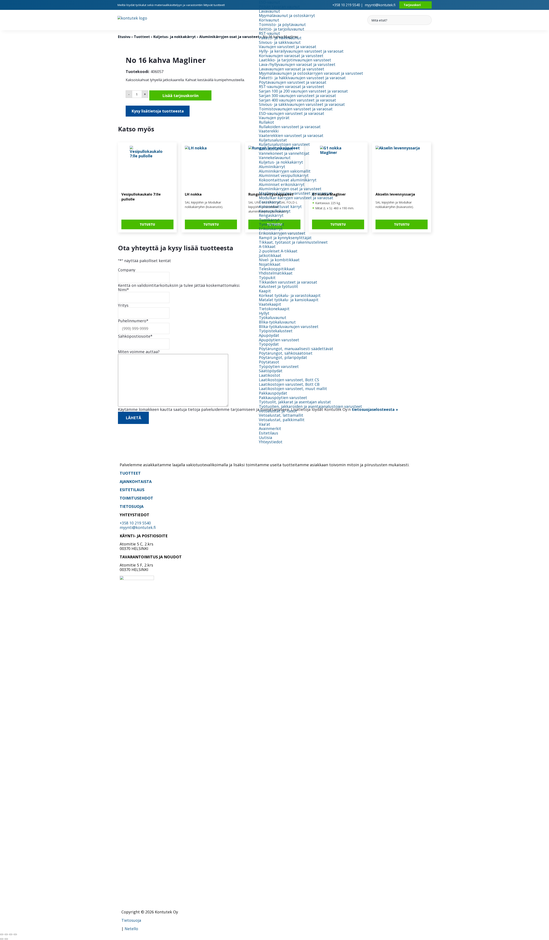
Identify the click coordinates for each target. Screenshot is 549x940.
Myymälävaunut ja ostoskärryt (287, 15)
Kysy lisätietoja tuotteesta (157, 111)
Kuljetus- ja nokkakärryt (281, 162)
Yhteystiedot (270, 441)
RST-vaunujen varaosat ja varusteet (291, 86)
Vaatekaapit (270, 304)
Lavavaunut (269, 11)
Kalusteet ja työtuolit (278, 286)
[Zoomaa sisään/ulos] (1, 934)
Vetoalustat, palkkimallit (282, 419)
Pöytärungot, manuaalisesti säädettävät (296, 348)
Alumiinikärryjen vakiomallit (285, 171)
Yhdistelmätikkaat (276, 273)
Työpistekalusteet (276, 330)
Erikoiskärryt (271, 228)
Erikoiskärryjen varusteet (282, 233)
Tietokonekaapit (274, 308)
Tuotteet (142, 36)
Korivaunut (269, 20)
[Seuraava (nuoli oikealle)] (6, 939)
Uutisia (265, 437)
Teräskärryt (270, 202)
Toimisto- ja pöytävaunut (282, 24)
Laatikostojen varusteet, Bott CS (289, 379)
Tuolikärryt (269, 219)
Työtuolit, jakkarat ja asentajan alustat (295, 401)
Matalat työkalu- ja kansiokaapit (288, 299)
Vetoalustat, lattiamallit (281, 415)
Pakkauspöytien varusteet (283, 397)
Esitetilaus (268, 433)
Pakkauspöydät (273, 393)
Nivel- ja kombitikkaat (279, 259)
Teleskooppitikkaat (277, 268)
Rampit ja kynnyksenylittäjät (285, 237)
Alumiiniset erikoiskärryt (282, 184)
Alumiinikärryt (272, 166)
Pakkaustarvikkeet (276, 148)
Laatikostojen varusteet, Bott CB (289, 384)
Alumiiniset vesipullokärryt (284, 175)
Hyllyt (264, 313)
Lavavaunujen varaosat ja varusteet (291, 68)
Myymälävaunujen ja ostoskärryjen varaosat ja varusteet (311, 73)
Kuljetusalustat (273, 140)
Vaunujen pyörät (274, 117)
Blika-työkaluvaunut (277, 322)
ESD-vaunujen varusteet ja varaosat (291, 113)
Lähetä (133, 417)
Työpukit (267, 277)
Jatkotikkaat (270, 255)
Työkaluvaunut (272, 317)
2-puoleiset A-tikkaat (278, 251)
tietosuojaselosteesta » (375, 409)
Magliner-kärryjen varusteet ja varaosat (295, 193)
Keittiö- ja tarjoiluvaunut (281, 29)
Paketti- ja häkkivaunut (280, 37)
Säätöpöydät (270, 370)
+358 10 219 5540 (135, 522)
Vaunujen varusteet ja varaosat (287, 46)
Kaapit (265, 290)
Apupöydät (269, 335)
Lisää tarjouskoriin (180, 95)
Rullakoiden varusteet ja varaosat (290, 126)
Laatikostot (269, 375)
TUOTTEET (130, 473)
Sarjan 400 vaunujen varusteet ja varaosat (297, 100)
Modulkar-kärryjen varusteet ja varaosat (296, 197)
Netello (131, 928)
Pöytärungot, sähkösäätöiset (285, 353)
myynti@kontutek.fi (380, 5)
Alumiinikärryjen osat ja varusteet (290, 188)
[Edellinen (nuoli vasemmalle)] (1, 939)
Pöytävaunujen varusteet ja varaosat (292, 82)
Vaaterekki (269, 131)
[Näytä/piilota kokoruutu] (6, 934)
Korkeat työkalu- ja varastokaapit (290, 295)
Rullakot (266, 122)
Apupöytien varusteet (279, 339)
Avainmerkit (270, 428)
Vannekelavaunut (275, 157)
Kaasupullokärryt (275, 211)
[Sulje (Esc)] (15, 934)
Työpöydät (269, 344)
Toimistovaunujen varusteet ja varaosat (296, 108)
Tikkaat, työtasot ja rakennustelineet (293, 242)
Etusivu (124, 36)
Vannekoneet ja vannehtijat (284, 153)
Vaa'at (264, 424)
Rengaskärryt (271, 215)
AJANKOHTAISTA (136, 481)
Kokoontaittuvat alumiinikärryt (288, 179)
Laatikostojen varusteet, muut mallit (293, 388)
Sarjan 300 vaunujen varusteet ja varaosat (297, 95)
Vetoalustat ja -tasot (278, 410)
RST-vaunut (269, 33)
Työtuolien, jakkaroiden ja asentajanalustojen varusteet (310, 406)
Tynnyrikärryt (271, 224)
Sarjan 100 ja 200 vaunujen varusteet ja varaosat (303, 91)
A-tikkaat (267, 246)
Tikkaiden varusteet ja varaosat (288, 282)
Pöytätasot (269, 361)
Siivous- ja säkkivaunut (280, 42)
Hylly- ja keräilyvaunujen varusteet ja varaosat (301, 51)
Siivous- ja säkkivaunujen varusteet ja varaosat (302, 104)
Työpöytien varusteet (279, 366)
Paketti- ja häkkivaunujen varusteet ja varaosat (302, 77)
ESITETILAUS (132, 489)
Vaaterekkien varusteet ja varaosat (291, 135)
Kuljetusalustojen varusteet (284, 144)
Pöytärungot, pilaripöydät (283, 357)
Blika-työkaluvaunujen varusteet (288, 326)
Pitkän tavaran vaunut (279, 6)
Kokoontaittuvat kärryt (280, 206)
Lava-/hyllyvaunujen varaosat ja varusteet (297, 64)
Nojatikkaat (270, 264)
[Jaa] (10, 934)
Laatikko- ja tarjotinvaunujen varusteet (295, 59)
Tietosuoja (131, 920)
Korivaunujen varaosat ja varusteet (291, 55)
